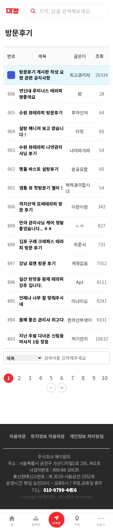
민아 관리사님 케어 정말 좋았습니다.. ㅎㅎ (41, 225)
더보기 (101, 524)
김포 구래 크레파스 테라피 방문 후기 (41, 244)
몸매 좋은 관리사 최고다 (41, 319)
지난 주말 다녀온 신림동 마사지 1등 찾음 (41, 338)
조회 (100, 56)
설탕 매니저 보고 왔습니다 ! (41, 131)
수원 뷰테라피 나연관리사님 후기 (40, 150)
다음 (51, 387)
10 (104, 378)
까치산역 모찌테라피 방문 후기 (40, 207)
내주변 (56, 522)
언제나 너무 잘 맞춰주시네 (41, 301)
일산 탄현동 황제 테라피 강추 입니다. (41, 282)
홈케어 (36, 524)
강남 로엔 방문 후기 (37, 263)
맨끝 (62, 387)
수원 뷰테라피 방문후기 (40, 112)
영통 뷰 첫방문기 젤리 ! (40, 188)
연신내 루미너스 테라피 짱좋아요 (40, 93)
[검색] (97, 358)
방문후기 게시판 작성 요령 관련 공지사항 (41, 75)
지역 (77, 524)
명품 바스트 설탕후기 (38, 169)
